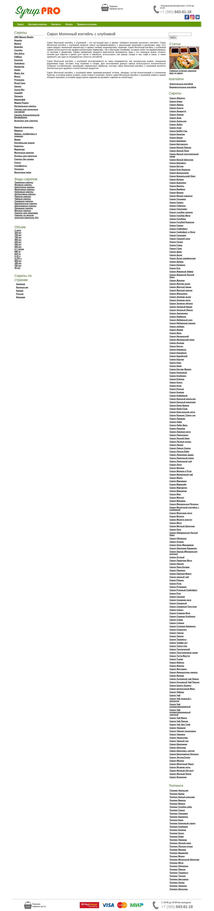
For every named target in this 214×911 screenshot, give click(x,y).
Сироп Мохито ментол (181, 519)
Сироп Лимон (176, 445)
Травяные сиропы (24, 182)
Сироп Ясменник (178, 777)
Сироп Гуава (176, 245)
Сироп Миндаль (178, 501)
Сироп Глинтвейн (178, 209)
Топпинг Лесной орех (180, 843)
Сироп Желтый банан (180, 287)
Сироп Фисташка (178, 669)
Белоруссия (22, 287)
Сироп (20, 24)
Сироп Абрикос (177, 98)
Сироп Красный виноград (183, 402)
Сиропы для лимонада (26, 213)
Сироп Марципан (178, 491)
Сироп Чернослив (179, 738)
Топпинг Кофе (177, 836)
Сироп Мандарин (178, 481)
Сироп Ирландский (179, 336)
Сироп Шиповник (178, 744)
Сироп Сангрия (177, 597)
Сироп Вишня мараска (181, 196)
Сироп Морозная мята (181, 513)
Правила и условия (87, 24)
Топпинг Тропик (178, 876)
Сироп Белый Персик (180, 147)
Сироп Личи (176, 464)
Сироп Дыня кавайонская (183, 258)
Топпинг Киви (176, 820)
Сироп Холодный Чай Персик (184, 682)
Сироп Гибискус (178, 206)
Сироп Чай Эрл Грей (180, 724)
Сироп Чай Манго (178, 718)
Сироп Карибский (178, 356)
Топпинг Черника (178, 886)
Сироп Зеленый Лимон (181, 310)
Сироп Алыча (176, 108)
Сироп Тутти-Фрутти (180, 656)
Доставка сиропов (37, 24)
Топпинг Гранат (177, 810)
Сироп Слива (176, 620)
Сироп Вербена (177, 189)
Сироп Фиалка (177, 666)
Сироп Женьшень (178, 293)
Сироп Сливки (177, 623)
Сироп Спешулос (178, 629)
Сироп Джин (176, 252)
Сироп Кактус (176, 346)
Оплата (69, 24)
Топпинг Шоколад (179, 889)
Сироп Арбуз (176, 124)
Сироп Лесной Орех (180, 438)
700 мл (18, 237)
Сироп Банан (176, 137)
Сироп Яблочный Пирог (182, 764)
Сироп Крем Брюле (179, 405)
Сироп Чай (175, 695)
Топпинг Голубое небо (181, 807)
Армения (20, 284)
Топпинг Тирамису (179, 873)
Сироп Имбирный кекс (181, 320)
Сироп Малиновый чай (181, 474)
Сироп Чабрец (177, 692)
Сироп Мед (175, 494)
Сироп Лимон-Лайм (179, 451)
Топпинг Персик (177, 869)
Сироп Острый (177, 557)
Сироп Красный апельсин (183, 399)
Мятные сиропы (23, 210)
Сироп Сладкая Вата (180, 613)
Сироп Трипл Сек (178, 646)
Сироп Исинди (177, 343)
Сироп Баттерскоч (179, 144)
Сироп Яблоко (177, 761)
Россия (19, 294)
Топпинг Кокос (177, 833)
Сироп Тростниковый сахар (184, 652)
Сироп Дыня (176, 255)
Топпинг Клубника (179, 826)
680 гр (18, 251)
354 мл (18, 233)
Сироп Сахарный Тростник (183, 606)
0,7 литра (19, 249)
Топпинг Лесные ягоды (181, 846)
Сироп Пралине (177, 570)
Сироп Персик (177, 564)
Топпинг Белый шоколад (182, 797)
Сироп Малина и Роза (180, 471)
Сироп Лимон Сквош (180, 448)
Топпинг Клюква (178, 830)
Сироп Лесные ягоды (180, 441)
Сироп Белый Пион (179, 151)
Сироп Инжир (176, 330)
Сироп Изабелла (178, 316)
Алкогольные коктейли (181, 84)
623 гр (18, 254)
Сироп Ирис (176, 333)
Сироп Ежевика (177, 265)
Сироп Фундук (177, 675)
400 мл (18, 240)
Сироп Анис (176, 118)
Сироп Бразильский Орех (182, 176)
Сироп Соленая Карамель (183, 626)
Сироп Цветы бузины (180, 685)
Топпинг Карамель (179, 817)
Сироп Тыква (176, 659)
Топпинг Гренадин (179, 813)
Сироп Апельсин (178, 121)
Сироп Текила (176, 636)
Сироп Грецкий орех (180, 238)
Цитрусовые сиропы (25, 194)
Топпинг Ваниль (178, 800)
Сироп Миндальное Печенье (184, 504)
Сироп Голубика (178, 219)
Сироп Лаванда (177, 418)
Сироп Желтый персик (181, 290)
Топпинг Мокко (177, 856)
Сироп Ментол (177, 497)
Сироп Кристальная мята (182, 412)
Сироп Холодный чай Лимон (184, 679)
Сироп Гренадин (178, 235)
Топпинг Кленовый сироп (182, 823)
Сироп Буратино (178, 183)
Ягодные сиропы (23, 185)
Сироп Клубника (178, 376)
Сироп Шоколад (178, 747)
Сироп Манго (176, 478)
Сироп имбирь (177, 326)
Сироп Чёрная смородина (183, 731)
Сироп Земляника (179, 313)
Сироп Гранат (176, 225)
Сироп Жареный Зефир (181, 271)
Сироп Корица (177, 392)
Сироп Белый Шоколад (181, 160)
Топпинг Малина (178, 850)
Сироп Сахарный (178, 603)
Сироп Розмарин (178, 587)
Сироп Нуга (175, 529)
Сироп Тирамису (178, 639)
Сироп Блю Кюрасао (180, 169)
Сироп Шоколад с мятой (182, 751)
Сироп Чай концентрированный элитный (180, 712)
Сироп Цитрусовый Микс (182, 689)
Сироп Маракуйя (178, 484)
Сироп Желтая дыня (180, 284)
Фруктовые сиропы (24, 189)
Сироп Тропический (180, 649)
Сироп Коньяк (177, 389)
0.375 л (18, 258)
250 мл (18, 242)
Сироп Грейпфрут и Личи (182, 232)
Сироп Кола (175, 386)
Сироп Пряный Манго (180, 574)
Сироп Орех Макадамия (182, 545)
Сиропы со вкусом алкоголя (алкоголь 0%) (27, 216)
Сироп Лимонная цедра (181, 455)
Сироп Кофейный (178, 395)
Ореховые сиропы (24, 192)
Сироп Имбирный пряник (183, 323)
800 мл (18, 261)
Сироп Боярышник (179, 173)
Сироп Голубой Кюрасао (182, 222)
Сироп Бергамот (178, 163)
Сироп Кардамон (178, 353)
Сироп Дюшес (177, 261)
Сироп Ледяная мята (180, 432)
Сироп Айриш (176, 105)
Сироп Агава (176, 101)
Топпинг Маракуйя (179, 853)
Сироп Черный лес (179, 741)
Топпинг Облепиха (179, 866)
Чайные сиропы (23, 199)
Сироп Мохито (177, 516)
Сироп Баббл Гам (178, 131)
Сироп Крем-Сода (178, 409)
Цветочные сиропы (24, 187)
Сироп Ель (175, 268)
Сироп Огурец (177, 542)
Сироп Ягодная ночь (180, 767)
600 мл (18, 247)
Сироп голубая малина (181, 212)
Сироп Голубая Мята (180, 215)
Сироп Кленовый (178, 372)
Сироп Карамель (178, 349)
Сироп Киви (176, 366)
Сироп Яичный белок (180, 774)
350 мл (18, 265)
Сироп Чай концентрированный (180, 705)
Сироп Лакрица (177, 428)
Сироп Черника (177, 734)
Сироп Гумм (176, 248)
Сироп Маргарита (178, 488)
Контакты (56, 24)
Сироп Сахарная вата (180, 600)
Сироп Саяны (176, 610)
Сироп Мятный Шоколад (182, 526)
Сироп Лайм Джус (179, 425)
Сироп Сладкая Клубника (182, 616)
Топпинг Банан (177, 794)
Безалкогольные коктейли (183, 87)
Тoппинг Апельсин (179, 790)
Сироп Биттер (176, 166)
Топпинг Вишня (177, 803)
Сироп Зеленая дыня (180, 297)
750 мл (18, 235)
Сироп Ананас (177, 114)
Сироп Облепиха (178, 538)
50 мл (17, 268)
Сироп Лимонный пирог (182, 458)
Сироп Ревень (177, 580)
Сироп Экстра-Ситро (180, 757)
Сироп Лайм (176, 422)
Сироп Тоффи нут (179, 643)
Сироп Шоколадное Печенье (184, 754)
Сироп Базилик (177, 134)
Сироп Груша (176, 242)
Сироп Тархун (177, 633)
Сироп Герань (176, 202)
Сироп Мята (176, 523)
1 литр (18, 230)
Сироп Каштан (177, 359)
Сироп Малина (177, 468)
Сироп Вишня (176, 192)
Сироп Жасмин (177, 280)
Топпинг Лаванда (178, 840)
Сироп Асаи (175, 128)
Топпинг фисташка (179, 879)
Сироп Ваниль (177, 186)
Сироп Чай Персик (179, 721)
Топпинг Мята (176, 863)
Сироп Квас (175, 363)
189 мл (18, 263)
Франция (20, 297)
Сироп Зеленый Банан (181, 307)
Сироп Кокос (176, 382)
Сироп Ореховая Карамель (183, 548)
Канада (19, 290)
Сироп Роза (175, 583)
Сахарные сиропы (24, 201)
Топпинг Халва (177, 882)
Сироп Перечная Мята (181, 560)
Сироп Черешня (178, 728)
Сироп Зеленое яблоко (181, 303)
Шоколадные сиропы (25, 206)
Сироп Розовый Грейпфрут (183, 590)
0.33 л (17, 256)
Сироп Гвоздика (178, 199)
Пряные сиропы (23, 196)
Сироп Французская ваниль (184, 672)
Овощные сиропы (24, 208)
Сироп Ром (175, 593)
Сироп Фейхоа (177, 662)
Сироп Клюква (177, 379)
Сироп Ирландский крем (182, 339)
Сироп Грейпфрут (179, 229)
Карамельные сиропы (26, 203)
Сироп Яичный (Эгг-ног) (181, 770)
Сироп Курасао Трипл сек (183, 415)
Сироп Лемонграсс (179, 435)
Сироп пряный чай (179, 577)
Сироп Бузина (177, 179)
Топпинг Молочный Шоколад (184, 859)
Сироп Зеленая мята (180, 300)
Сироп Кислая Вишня (180, 369)
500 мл (18, 244)
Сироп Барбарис (178, 141)
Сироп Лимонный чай (181, 461)
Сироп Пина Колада (179, 567)
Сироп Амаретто (178, 111)
